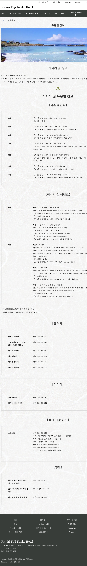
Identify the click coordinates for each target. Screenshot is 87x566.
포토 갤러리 (43, 532)
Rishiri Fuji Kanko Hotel (17, 541)
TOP (15, 520)
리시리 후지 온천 (15, 532)
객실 (15, 524)
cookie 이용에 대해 (15, 562)
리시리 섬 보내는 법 (43, 528)
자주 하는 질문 (72, 520)
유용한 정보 (72, 524)
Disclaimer (4, 562)
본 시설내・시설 (15, 528)
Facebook (72, 532)
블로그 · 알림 (44, 524)
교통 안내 (43, 520)
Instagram (72, 528)
